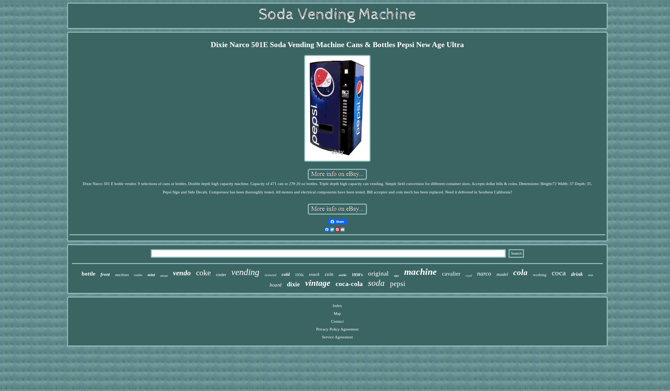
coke (203, 272)
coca (559, 273)
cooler (221, 274)
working (539, 275)
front (105, 274)
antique (164, 275)
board (276, 285)
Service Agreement (337, 337)
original (378, 273)
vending (245, 272)
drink (577, 274)
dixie (293, 284)
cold (286, 274)
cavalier (451, 273)
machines (122, 275)
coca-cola (349, 284)
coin (329, 274)
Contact (337, 321)
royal (469, 275)
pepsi (397, 284)
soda (376, 283)
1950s (299, 275)
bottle (88, 274)
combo (138, 275)
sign (396, 275)
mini (151, 275)
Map (337, 313)
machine (420, 272)
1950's (357, 274)
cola (520, 272)
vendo (182, 273)
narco (484, 273)
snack (314, 274)
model (502, 274)
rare (590, 275)
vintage (317, 283)
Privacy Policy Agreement (337, 329)
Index (337, 306)
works (343, 275)
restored (270, 275)
